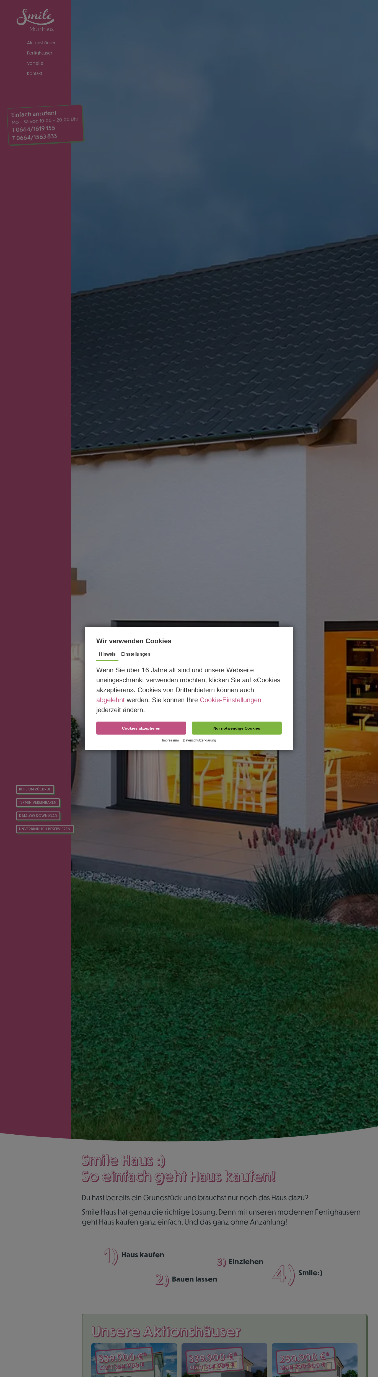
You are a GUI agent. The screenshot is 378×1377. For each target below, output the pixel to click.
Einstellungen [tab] (135, 654)
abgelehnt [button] (110, 700)
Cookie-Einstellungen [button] (230, 700)
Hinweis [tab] (107, 654)
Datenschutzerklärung (199, 740)
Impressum (170, 740)
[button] (141, 728)
